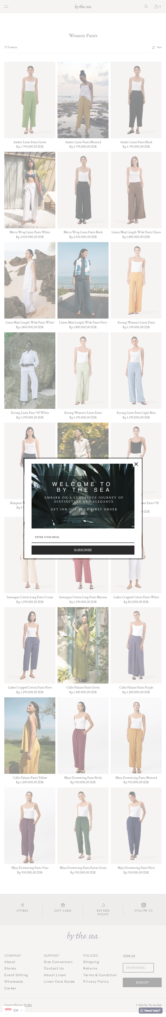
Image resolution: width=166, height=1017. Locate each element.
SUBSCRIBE (83, 550)
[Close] (136, 464)
